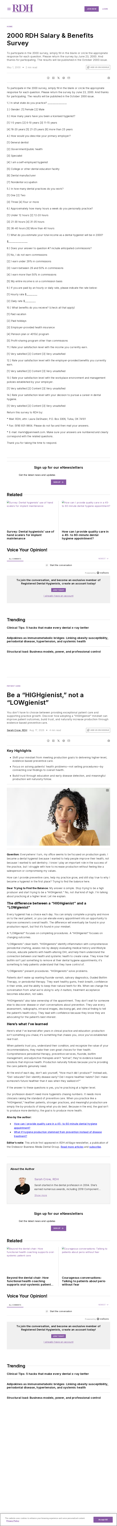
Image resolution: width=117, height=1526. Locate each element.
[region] (58, 566)
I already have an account (58, 595)
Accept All (103, 1520)
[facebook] (48, 77)
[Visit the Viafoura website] (103, 573)
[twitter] (58, 77)
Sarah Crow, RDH (17, 730)
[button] (9, 9)
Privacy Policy (12, 1521)
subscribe (95, 1146)
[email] (68, 77)
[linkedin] (53, 77)
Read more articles (72, 1146)
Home (9, 26)
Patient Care (13, 686)
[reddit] (63, 77)
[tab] (15, 558)
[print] (108, 77)
